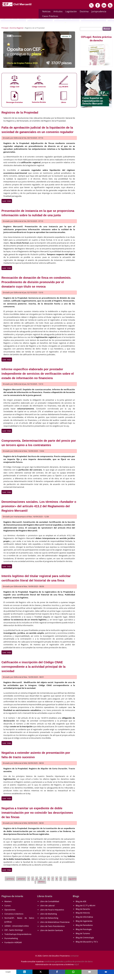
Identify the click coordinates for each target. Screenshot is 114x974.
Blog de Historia (83, 912)
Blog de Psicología (83, 929)
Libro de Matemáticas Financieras (55, 922)
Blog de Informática (84, 917)
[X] (41, 972)
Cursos (7, 905)
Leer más (7, 201)
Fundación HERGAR (13, 942)
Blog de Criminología (85, 937)
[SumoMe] (106, 972)
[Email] (89, 972)
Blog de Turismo (83, 933)
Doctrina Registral (16, 28)
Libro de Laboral (47, 905)
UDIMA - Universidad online (16, 926)
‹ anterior (21, 878)
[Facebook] (57, 972)
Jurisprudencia (98, 12)
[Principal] (17, 6)
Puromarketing (11, 938)
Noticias (46, 11)
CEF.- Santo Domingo (13, 930)
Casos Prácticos (49, 17)
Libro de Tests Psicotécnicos (52, 926)
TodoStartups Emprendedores (17, 934)
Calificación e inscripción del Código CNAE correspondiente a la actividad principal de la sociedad (33, 667)
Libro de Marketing (48, 913)
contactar (74, 955)
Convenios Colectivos (13, 913)
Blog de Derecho (83, 909)
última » (41, 881)
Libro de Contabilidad (49, 901)
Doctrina (83, 12)
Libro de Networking (49, 918)
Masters (8, 901)
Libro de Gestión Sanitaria (51, 930)
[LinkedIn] (24, 972)
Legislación (70, 12)
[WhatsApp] (73, 972)
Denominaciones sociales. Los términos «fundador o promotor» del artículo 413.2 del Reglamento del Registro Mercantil (38, 506)
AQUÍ (76, 964)
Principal (4, 28)
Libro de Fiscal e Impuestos (52, 909)
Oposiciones (9, 909)
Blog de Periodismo (84, 925)
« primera (10, 878)
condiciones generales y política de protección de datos (68, 961)
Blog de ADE (81, 901)
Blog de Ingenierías (84, 921)
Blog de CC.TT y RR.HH (85, 905)
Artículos (57, 12)
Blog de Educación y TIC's (87, 941)
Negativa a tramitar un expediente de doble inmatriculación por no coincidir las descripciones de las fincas (37, 813)
